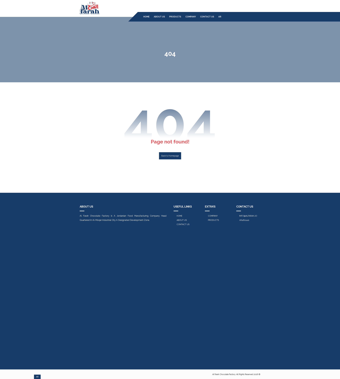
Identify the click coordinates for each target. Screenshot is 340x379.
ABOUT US (182, 220)
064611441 (244, 220)
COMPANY (213, 216)
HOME (179, 216)
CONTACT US (183, 224)
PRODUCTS (213, 220)
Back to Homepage (170, 156)
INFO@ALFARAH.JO (248, 216)
